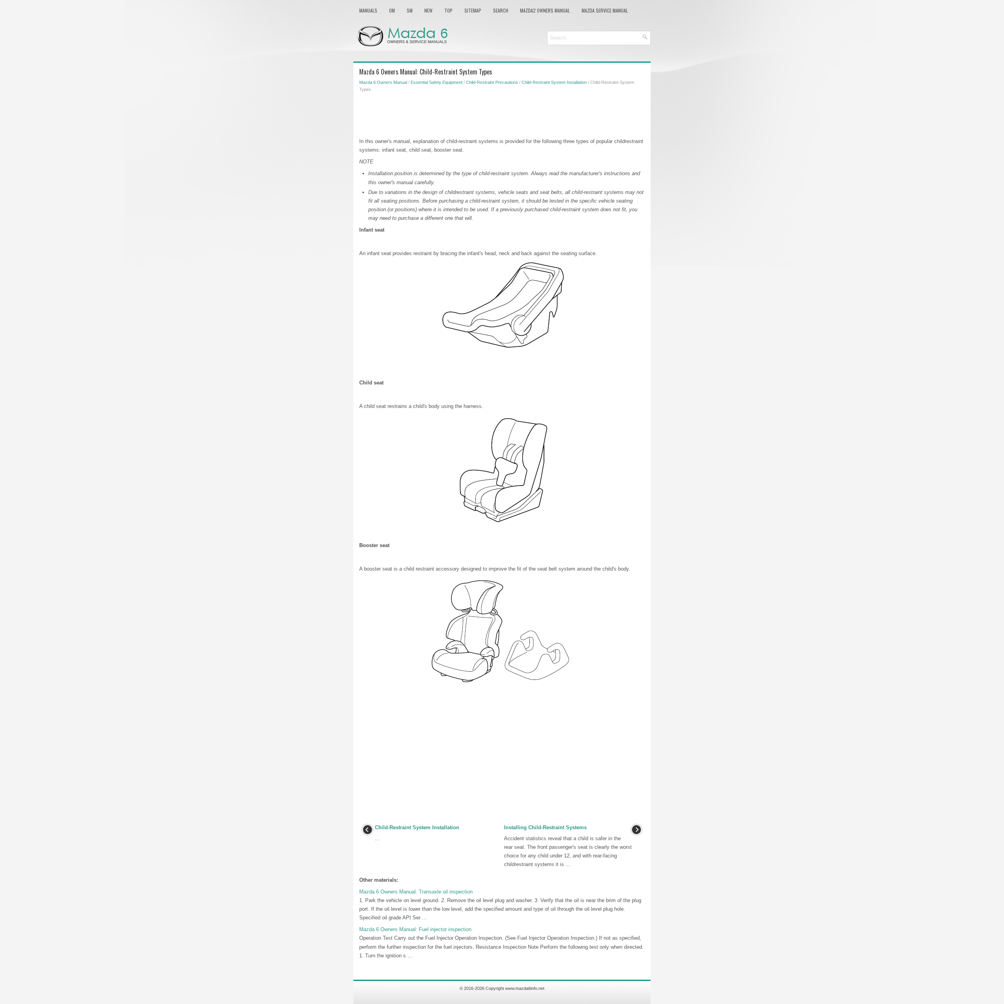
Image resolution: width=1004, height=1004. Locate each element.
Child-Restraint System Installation (554, 82)
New (428, 10)
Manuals (368, 10)
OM (392, 10)
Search (500, 10)
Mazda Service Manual (605, 10)
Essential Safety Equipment (436, 82)
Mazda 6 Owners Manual (383, 82)
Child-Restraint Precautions (492, 82)
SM (410, 10)
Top (448, 10)
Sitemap (472, 10)
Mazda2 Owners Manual (545, 10)
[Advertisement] (502, 113)
